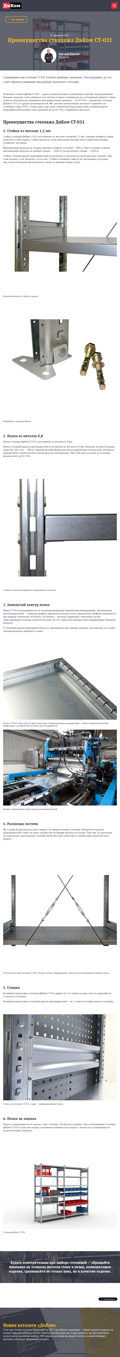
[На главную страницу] (11, 5)
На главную (17, 19)
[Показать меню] (114, 5)
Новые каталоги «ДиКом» (30, 1325)
